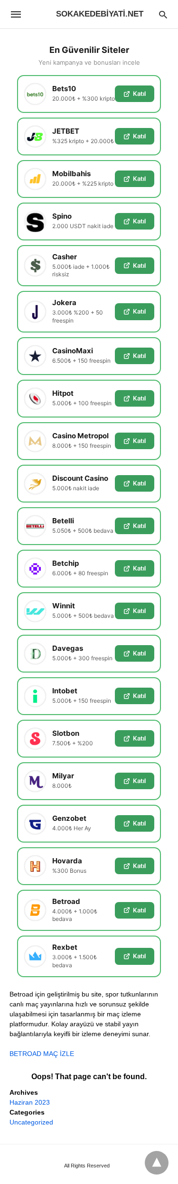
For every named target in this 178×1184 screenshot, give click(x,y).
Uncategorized (31, 1122)
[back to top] (157, 1163)
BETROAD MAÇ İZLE (41, 1053)
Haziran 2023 (29, 1102)
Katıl (139, 93)
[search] (163, 14)
